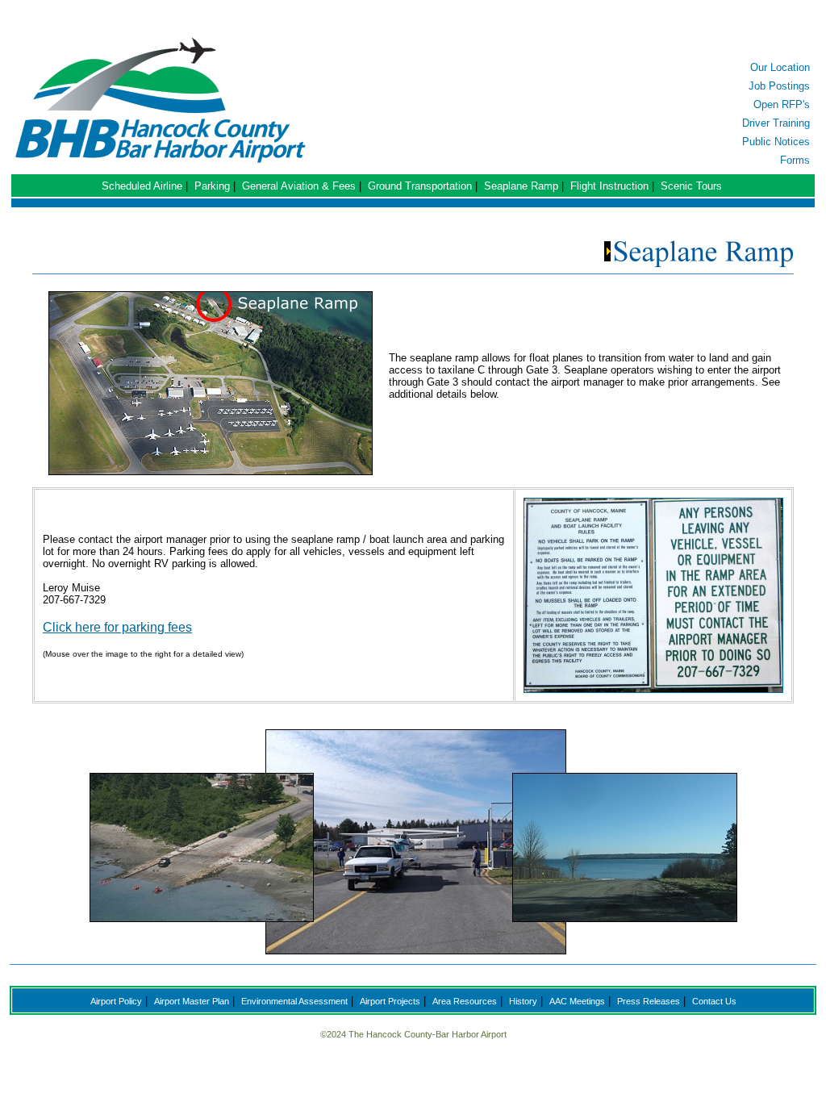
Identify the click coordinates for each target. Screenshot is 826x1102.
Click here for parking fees (117, 627)
